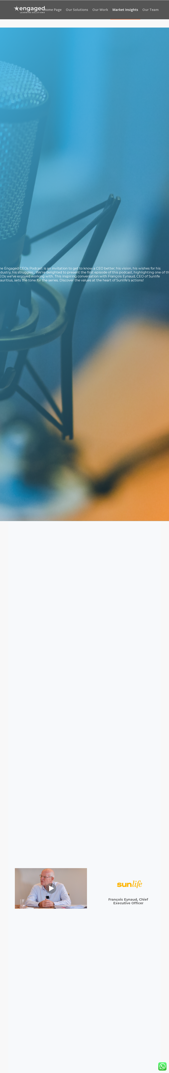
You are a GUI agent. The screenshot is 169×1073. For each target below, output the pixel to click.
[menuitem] (52, 9)
